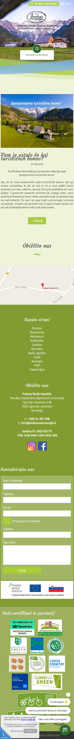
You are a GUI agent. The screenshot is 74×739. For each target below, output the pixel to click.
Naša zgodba (37, 353)
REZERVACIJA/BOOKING (37, 55)
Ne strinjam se (17, 731)
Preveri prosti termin (26, 521)
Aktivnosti (37, 336)
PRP (37, 365)
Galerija (37, 345)
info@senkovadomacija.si (38, 423)
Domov (37, 328)
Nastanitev (37, 332)
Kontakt (37, 361)
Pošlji (22, 570)
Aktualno (37, 349)
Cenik (37, 357)
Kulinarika (37, 340)
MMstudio (54, 735)
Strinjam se (30, 730)
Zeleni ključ (37, 369)
